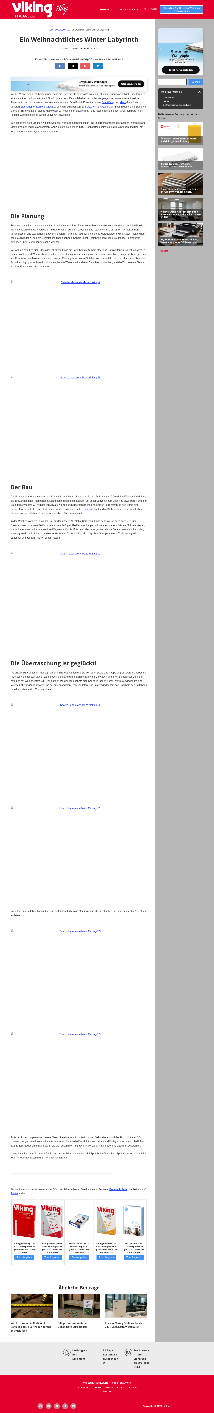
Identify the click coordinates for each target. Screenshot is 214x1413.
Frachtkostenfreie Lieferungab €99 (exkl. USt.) (141, 1359)
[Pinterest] (85, 66)
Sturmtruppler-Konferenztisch (36, 106)
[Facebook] (60, 66)
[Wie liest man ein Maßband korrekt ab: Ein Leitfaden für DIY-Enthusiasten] (32, 1306)
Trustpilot (163, 250)
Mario (123, 102)
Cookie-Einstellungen (89, 1387)
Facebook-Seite (118, 1189)
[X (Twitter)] (73, 66)
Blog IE (121, 1387)
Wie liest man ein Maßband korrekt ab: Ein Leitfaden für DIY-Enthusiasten (31, 1326)
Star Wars (107, 102)
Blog (61, 9)
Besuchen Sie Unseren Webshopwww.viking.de (182, 9)
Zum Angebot (24, 1257)
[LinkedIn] (98, 66)
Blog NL (133, 1387)
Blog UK (109, 1387)
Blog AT (107, 1392)
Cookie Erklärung (122, 1383)
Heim (51, 29)
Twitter (14, 1193)
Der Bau (166, 101)
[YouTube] (57, 1406)
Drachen (91, 106)
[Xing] (73, 1406)
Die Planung (168, 98)
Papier (105, 106)
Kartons (86, 509)
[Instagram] (49, 1406)
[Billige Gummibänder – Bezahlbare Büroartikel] (79, 1306)
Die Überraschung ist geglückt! (177, 105)
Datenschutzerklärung (95, 1383)
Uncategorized (62, 29)
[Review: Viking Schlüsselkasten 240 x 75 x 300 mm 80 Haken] (126, 1306)
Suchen (196, 81)
